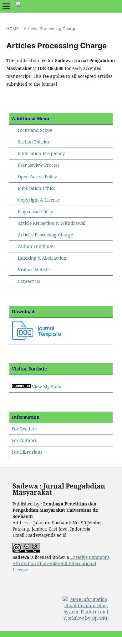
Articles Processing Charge (45, 235)
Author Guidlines (35, 246)
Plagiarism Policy (35, 211)
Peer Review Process (38, 165)
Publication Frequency (41, 153)
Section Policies (33, 142)
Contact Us (29, 281)
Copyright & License (39, 200)
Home (12, 28)
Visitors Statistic (34, 270)
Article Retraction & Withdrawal (51, 223)
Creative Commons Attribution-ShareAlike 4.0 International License (61, 563)
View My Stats (46, 387)
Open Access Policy (37, 177)
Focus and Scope (35, 130)
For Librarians (27, 452)
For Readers (24, 429)
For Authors (24, 440)
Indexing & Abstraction (42, 258)
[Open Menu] (6, 6)
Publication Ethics (36, 188)
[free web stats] (21, 387)
